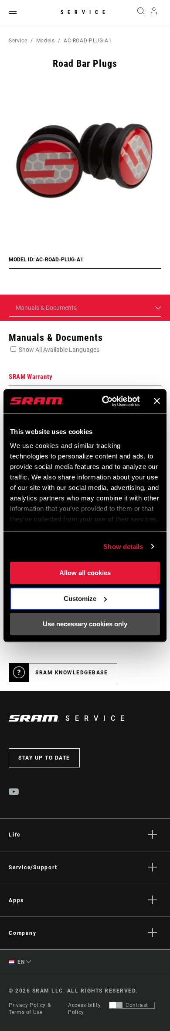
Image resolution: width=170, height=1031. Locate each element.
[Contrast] (115, 1005)
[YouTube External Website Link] (14, 793)
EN (20, 962)
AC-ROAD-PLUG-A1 (88, 41)
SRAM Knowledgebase (71, 673)
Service (85, 12)
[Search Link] (140, 13)
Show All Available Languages (59, 349)
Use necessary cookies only (85, 624)
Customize (80, 598)
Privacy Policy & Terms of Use (30, 1008)
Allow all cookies (85, 572)
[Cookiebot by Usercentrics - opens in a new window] (105, 401)
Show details (123, 546)
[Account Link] (154, 13)
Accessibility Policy (84, 1008)
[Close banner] (157, 401)
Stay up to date (44, 758)
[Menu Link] (13, 13)
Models (45, 41)
